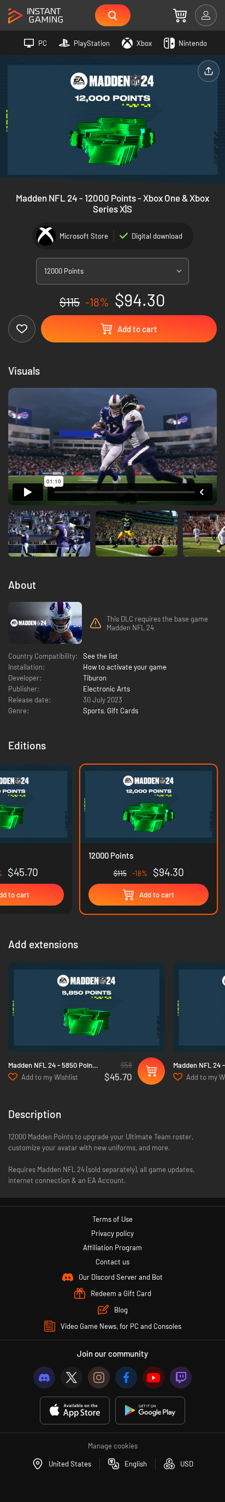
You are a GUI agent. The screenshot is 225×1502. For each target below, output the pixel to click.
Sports (93, 710)
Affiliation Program (112, 1247)
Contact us (112, 1261)
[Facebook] (126, 1377)
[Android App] (150, 1410)
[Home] (35, 16)
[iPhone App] (75, 1410)
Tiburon (94, 677)
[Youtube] (153, 1377)
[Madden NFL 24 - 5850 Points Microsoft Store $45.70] (86, 1007)
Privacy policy (112, 1233)
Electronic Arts (106, 688)
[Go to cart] (180, 15)
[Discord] (44, 1377)
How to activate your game (125, 667)
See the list (100, 656)
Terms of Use (112, 1219)
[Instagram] (99, 1377)
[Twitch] (181, 1377)
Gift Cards (122, 710)
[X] (71, 1377)
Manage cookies (113, 1445)
